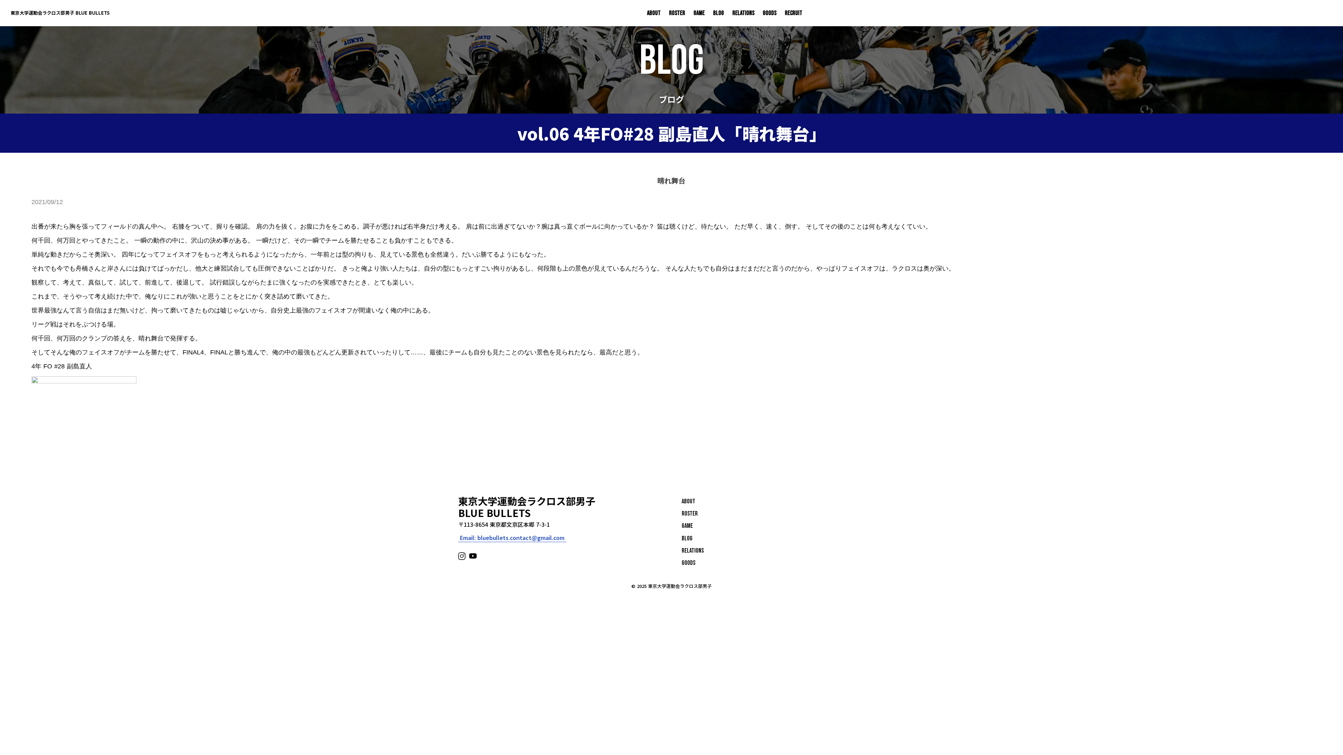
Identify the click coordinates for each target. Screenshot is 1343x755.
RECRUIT (793, 13)
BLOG (718, 13)
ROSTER (677, 13)
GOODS (769, 13)
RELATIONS (743, 13)
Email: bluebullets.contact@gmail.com (512, 538)
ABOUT (654, 13)
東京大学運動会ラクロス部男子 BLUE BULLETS (59, 13)
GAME (699, 13)
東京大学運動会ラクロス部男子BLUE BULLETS (526, 507)
